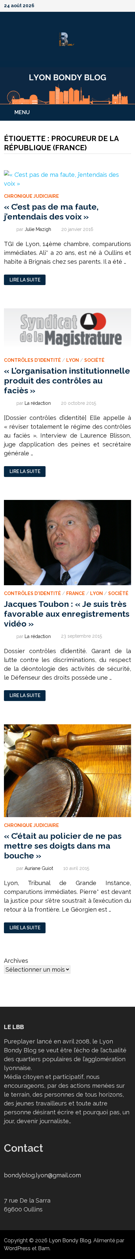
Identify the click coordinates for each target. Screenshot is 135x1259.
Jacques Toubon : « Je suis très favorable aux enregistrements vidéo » (66, 614)
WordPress (17, 1248)
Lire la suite (24, 280)
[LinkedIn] (127, 5)
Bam (43, 1248)
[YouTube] (103, 5)
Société (94, 360)
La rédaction (38, 403)
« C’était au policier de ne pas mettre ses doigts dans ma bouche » (63, 845)
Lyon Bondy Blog (70, 1240)
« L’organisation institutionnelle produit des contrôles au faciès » (67, 380)
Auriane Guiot (39, 868)
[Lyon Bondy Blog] (67, 85)
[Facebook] (94, 5)
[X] (111, 5)
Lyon (72, 360)
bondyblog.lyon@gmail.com (42, 1175)
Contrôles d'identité (32, 360)
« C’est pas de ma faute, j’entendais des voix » (51, 211)
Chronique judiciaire (31, 196)
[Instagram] (120, 5)
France (75, 593)
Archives (16, 960)
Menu (22, 112)
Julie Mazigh (38, 229)
